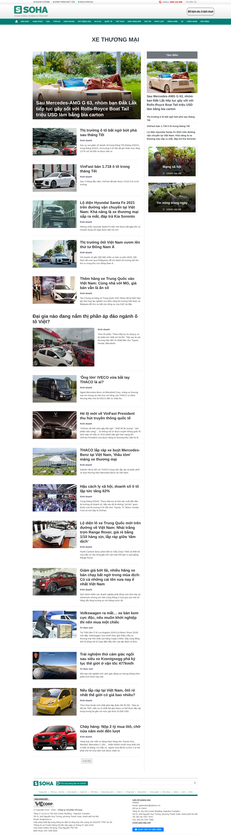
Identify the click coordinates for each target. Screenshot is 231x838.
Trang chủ (43, 792)
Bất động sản (84, 22)
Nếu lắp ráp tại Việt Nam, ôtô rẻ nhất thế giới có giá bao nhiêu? (107, 692)
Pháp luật (159, 22)
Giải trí (147, 22)
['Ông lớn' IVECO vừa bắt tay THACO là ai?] (55, 389)
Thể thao (120, 22)
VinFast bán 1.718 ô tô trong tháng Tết (105, 168)
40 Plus (97, 22)
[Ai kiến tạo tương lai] (199, 11)
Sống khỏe (172, 22)
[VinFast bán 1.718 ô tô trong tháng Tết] (55, 178)
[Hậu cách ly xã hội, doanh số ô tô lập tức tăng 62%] (55, 498)
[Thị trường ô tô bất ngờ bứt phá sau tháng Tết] (55, 142)
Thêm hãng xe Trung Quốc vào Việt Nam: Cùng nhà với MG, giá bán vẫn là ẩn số (108, 283)
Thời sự (56, 22)
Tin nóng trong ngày (171, 203)
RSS (191, 792)
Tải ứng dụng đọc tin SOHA (73, 783)
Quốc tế (108, 22)
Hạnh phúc (38, 22)
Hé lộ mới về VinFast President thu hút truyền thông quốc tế (107, 415)
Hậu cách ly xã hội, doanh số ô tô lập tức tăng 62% (109, 488)
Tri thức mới (86, 627)
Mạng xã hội (172, 167)
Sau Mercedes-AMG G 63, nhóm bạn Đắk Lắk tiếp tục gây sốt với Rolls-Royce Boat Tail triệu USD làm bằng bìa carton (86, 108)
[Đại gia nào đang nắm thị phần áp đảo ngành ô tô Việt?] (63, 347)
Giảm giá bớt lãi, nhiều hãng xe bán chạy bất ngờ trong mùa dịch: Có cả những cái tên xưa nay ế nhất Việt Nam (110, 577)
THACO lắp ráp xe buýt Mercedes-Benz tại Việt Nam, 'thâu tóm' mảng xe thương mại (110, 454)
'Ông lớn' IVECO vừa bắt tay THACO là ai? (105, 379)
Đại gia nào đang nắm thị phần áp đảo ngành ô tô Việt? (85, 319)
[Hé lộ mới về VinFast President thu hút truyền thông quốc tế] (55, 425)
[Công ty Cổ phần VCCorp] (74, 802)
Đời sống (205, 22)
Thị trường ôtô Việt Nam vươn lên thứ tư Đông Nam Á (110, 244)
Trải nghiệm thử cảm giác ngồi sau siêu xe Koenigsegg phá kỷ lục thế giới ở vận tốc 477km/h (107, 658)
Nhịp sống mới (134, 22)
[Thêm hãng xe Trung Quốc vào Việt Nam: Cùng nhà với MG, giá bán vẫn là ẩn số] (55, 290)
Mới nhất (25, 22)
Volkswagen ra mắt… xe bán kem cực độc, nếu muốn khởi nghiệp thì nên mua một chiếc (109, 617)
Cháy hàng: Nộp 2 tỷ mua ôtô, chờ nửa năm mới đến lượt (110, 728)
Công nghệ (192, 22)
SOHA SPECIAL (87, 2)
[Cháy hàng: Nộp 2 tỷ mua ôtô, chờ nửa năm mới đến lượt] (55, 738)
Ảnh (183, 792)
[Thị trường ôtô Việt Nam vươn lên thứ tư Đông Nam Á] (55, 254)
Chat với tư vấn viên (149, 829)
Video (176, 792)
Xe (182, 22)
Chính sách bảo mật (141, 822)
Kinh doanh (69, 22)
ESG (48, 22)
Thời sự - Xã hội (57, 792)
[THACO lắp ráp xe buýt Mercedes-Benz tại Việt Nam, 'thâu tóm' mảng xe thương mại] (55, 461)
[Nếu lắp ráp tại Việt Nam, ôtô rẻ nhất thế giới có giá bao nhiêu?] (55, 702)
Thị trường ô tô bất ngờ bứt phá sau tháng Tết (108, 132)
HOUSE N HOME (42, 2)
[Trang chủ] (31, 11)
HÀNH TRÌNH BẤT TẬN (65, 2)
